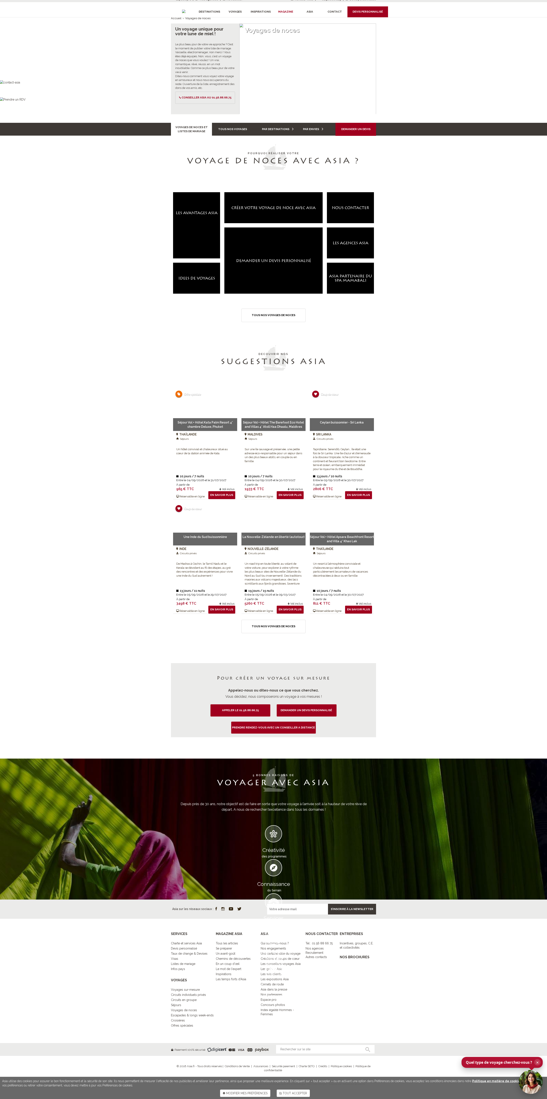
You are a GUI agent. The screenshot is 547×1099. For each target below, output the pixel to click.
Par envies (311, 129)
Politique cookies (341, 1066)
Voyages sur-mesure (185, 989)
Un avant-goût (225, 953)
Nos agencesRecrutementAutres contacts (316, 953)
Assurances (260, 1066)
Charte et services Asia (186, 943)
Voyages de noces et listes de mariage (191, 129)
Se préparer (224, 948)
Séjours (176, 1005)
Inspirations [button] (261, 11)
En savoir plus (221, 495)
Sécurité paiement (283, 1066)
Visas (174, 958)
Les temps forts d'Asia (231, 979)
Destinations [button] (209, 11)
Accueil (176, 18)
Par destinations (276, 129)
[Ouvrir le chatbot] (531, 1082)
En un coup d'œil (228, 964)
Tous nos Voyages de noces (273, 315)
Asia (310, 11)
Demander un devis (356, 129)
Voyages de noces (184, 1010)
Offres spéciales (182, 1025)
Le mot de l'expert (228, 969)
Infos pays (178, 969)
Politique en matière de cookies (497, 1081)
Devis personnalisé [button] (368, 11)
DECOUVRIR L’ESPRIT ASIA (273, 1002)
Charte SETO (307, 1066)
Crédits (322, 1066)
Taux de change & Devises (189, 953)
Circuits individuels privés (188, 994)
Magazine (285, 11)
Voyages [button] (235, 11)
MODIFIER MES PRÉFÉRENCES (246, 1093)
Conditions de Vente (237, 1066)
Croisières (178, 1020)
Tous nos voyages (232, 129)
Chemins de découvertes (233, 958)
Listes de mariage (183, 964)
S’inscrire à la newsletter (352, 909)
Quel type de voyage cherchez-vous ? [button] (502, 1062)
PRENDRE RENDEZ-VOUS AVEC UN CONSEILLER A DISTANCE (273, 727)
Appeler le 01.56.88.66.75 (240, 710)
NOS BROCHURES (354, 957)
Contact (335, 11)
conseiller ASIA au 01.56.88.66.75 (206, 97)
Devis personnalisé (184, 948)
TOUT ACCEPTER (294, 1093)
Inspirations (223, 974)
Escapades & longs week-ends (192, 1015)
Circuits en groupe (184, 1000)
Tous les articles (227, 943)
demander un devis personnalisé (307, 710)
